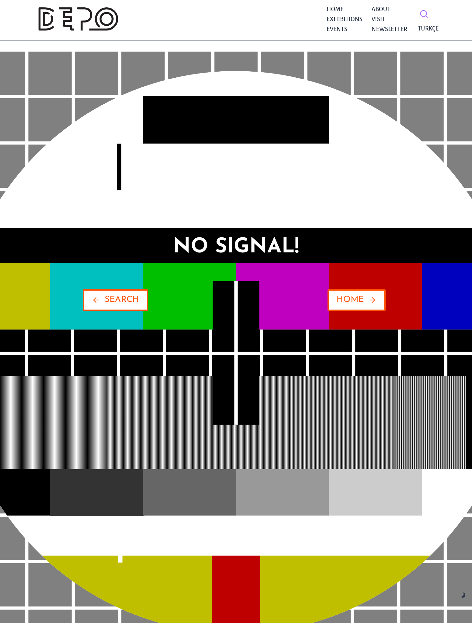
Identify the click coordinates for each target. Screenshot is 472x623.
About (380, 9)
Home (335, 9)
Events (337, 29)
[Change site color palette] (463, 595)
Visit (378, 19)
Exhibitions (345, 19)
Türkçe (426, 28)
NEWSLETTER (389, 29)
